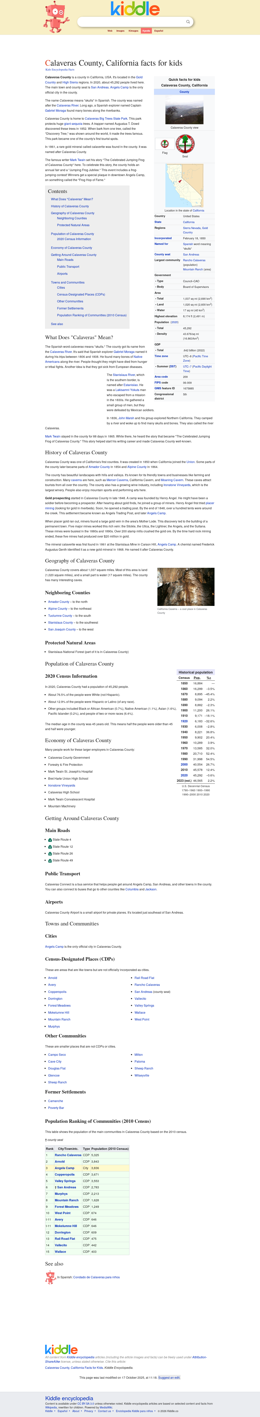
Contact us (104, 1411)
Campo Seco (57, 1054)
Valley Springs (144, 1005)
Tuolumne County (60, 615)
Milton (139, 1054)
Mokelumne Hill (58, 1012)
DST (172, 366)
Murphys (54, 1026)
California (198, 210)
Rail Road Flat (144, 978)
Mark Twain (77, 160)
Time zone (161, 356)
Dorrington (55, 998)
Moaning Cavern (172, 480)
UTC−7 (187, 366)
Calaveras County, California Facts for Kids (74, 1367)
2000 (184, 764)
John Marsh (126, 418)
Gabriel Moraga (55, 110)
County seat (162, 254)
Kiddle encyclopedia (80, 1357)
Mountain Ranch (193, 269)
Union (191, 462)
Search (188, 22)
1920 (184, 721)
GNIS (158, 388)
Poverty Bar (56, 1107)
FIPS (158, 382)
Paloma (140, 1061)
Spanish (188, 244)
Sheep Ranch (57, 1082)
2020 (174, 322)
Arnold (52, 978)
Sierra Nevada (192, 228)
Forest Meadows (59, 1005)
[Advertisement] (130, 45)
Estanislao (131, 385)
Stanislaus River (124, 374)
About (75, 1411)
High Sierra (70, 82)
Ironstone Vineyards (177, 485)
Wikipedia (51, 1407)
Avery (52, 984)
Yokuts (134, 390)
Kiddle (49, 1411)
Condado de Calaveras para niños (96, 1277)
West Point (142, 1019)
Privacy (88, 1411)
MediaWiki (106, 1407)
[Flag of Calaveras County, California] (165, 143)
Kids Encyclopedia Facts (59, 69)
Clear (180, 22)
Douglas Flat (56, 1068)
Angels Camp (119, 87)
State (158, 222)
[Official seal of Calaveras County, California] (185, 143)
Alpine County (137, 467)
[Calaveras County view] (184, 109)
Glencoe (54, 1075)
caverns (76, 480)
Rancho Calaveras (194, 260)
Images (120, 30)
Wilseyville (142, 1075)
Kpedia (146, 30)
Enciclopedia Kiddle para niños (134, 1411)
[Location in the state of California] (184, 185)
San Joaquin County (62, 629)
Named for (161, 244)
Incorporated (163, 238)
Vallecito (140, 998)
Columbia (132, 889)
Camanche (55, 1101)
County (184, 92)
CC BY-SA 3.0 (85, 1403)
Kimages (133, 30)
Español (158, 30)
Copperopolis (57, 991)
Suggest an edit (168, 1377)
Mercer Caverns (117, 480)
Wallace (140, 1012)
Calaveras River (67, 105)
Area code (161, 376)
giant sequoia (73, 123)
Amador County (99, 467)
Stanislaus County (60, 622)
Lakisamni (122, 390)
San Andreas (191, 254)
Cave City (54, 1061)
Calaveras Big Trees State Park (106, 118)
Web (110, 30)
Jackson (150, 889)
